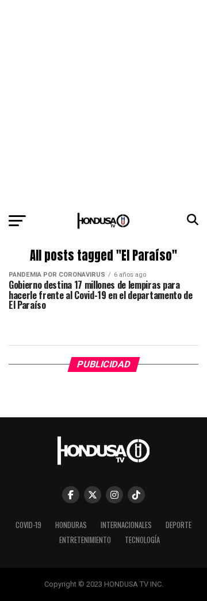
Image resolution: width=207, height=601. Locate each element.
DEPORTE (178, 524)
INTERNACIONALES (126, 524)
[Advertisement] (103, 103)
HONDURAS (71, 524)
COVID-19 (28, 524)
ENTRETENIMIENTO (85, 539)
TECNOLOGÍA (142, 539)
